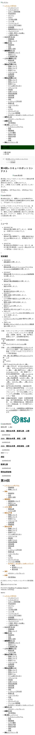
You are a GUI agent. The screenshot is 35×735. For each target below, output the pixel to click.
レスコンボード (13, 9)
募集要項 (11, 45)
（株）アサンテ (11, 366)
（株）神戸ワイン (20, 370)
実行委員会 (12, 123)
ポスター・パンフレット (16, 119)
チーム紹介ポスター (15, 86)
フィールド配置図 (14, 113)
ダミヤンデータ (13, 111)
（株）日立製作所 (12, 378)
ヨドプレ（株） (17, 382)
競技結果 (11, 97)
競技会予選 (12, 134)
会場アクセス (12, 91)
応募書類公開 (12, 56)
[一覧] (10, 427)
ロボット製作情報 (14, 11)
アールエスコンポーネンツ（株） (17, 364)
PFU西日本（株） (25, 376)
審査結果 (11, 60)
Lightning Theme (21, 588)
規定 (9, 47)
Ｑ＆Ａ (10, 17)
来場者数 (11, 27)
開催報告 (11, 39)
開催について (12, 41)
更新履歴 (12, 162)
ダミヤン (11, 15)
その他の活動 (12, 19)
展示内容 (15, 569)
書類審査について (14, 52)
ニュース (12, 160)
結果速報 (11, 74)
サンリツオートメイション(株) (16, 344)
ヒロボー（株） (25, 378)
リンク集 (11, 21)
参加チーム (12, 70)
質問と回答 (12, 48)
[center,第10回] (17, 175)
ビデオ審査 (12, 132)
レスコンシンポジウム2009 (13, 318)
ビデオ (10, 109)
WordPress (11, 588)
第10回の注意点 (9, 291)
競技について (12, 68)
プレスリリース (13, 31)
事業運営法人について (15, 29)
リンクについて (13, 23)
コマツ (8, 361)
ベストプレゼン (13, 105)
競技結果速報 (12, 93)
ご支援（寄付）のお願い (16, 33)
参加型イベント (17, 567)
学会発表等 (12, 13)
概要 (13, 565)
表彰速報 (11, 95)
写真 (9, 107)
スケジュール (12, 72)
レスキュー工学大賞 (15, 101)
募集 (9, 128)
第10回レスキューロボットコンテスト (17, 159)
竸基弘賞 (11, 103)
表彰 (9, 99)
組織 (9, 140)
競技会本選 (12, 136)
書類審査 (11, 130)
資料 (9, 138)
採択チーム (12, 54)
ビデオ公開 (12, 62)
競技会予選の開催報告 (11, 281)
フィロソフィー (13, 8)
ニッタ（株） (13, 376)
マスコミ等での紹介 (15, 25)
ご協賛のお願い (13, 35)
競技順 (10, 89)
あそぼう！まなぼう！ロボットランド (21, 115)
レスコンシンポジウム (15, 126)
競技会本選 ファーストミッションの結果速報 (19, 274)
